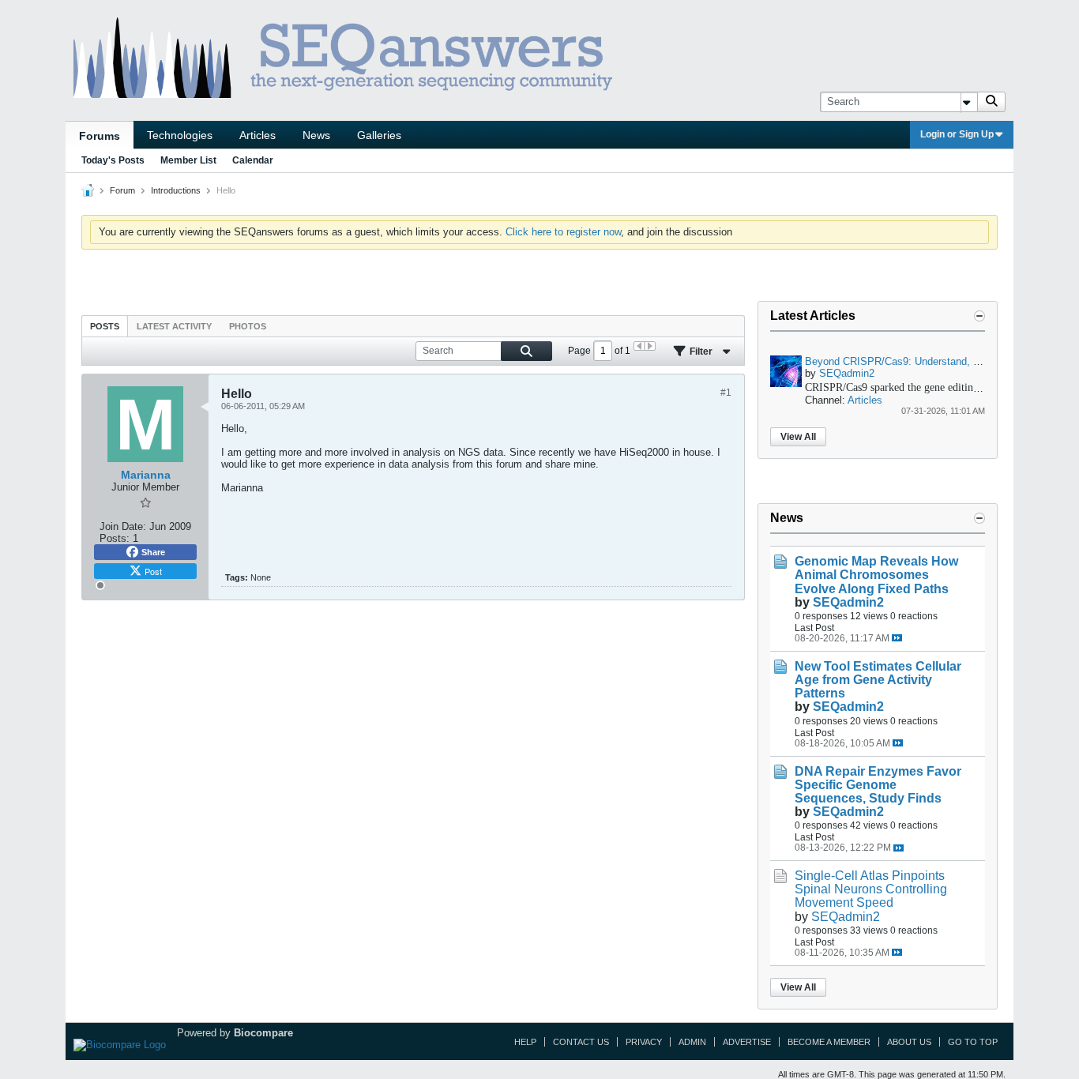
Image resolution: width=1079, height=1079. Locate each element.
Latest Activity (174, 326)
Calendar (252, 160)
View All (798, 436)
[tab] (104, 325)
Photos (247, 326)
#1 (725, 392)
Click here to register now (563, 232)
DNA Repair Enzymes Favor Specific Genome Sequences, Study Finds (878, 785)
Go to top (973, 1042)
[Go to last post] (897, 637)
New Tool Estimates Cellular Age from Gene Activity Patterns (878, 680)
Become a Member (829, 1042)
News (316, 135)
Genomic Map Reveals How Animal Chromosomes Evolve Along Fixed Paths (876, 575)
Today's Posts (113, 160)
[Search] (991, 102)
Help (525, 1042)
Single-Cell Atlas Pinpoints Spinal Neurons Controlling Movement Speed (871, 889)
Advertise (747, 1042)
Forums (99, 136)
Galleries (379, 135)
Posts (104, 326)
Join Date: (123, 526)
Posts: (115, 538)
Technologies (179, 135)
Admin (692, 1042)
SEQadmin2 (846, 373)
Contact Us (581, 1042)
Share (153, 552)
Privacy (644, 1042)
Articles (257, 135)
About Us (909, 1042)
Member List (188, 160)
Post (153, 571)
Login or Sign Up (957, 134)
